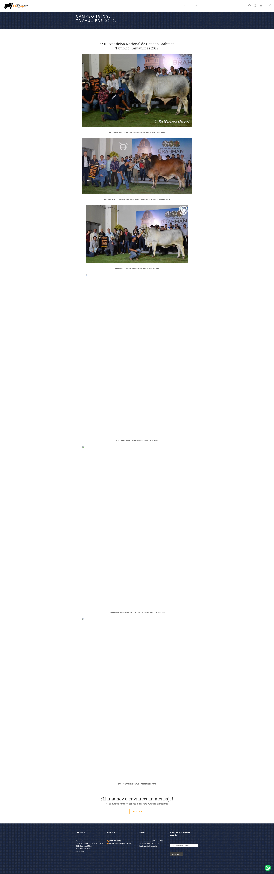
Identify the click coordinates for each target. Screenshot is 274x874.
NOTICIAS (230, 5)
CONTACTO (241, 5)
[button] (268, 868)
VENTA (181, 5)
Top (137, 870)
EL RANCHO (204, 5)
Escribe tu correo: (177, 843)
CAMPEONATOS (219, 5)
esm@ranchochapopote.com (120, 843)
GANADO (192, 5)
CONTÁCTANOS (137, 812)
